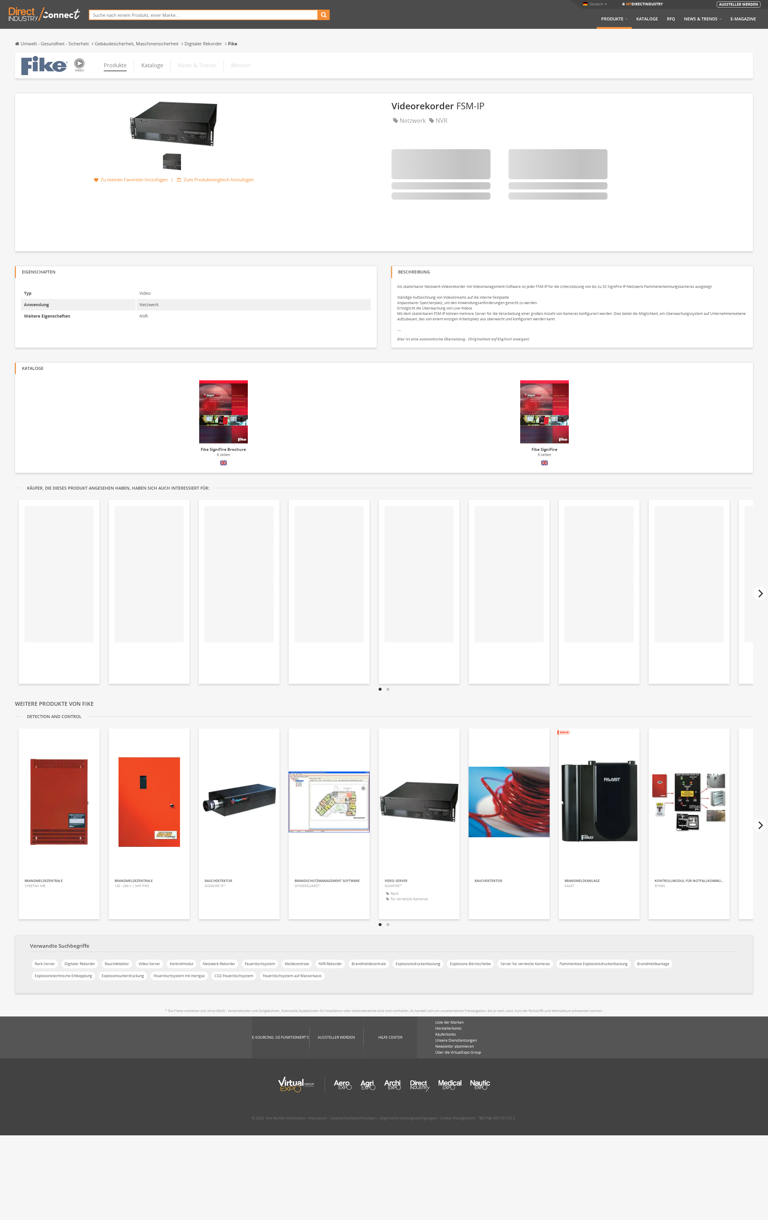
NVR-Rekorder (330, 963)
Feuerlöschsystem (260, 963)
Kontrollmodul (181, 963)
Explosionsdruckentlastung (418, 963)
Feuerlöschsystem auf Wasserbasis (292, 975)
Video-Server (149, 963)
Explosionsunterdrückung (123, 975)
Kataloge (647, 19)
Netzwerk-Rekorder (219, 963)
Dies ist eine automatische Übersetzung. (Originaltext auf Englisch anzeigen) (463, 339)
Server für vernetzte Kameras (525, 963)
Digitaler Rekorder (79, 963)
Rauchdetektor (117, 963)
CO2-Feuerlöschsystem (233, 975)
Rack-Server (45, 963)
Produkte (612, 19)
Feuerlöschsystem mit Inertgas (179, 975)
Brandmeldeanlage (653, 963)
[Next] (759, 593)
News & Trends (701, 19)
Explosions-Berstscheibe (470, 963)
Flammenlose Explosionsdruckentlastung (594, 963)
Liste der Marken (449, 1022)
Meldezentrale (297, 963)
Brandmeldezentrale (369, 963)
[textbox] (203, 15)
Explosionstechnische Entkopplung (63, 975)
